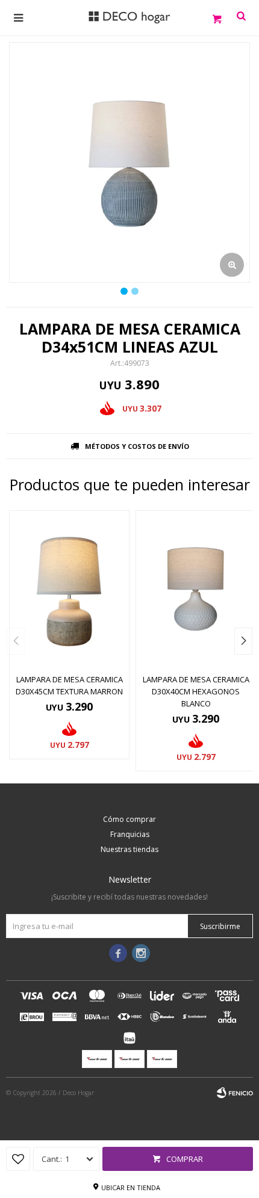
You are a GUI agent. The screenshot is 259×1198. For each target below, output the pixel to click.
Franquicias (129, 834)
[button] (243, 641)
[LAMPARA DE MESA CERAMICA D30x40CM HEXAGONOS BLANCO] (196, 588)
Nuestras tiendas (129, 849)
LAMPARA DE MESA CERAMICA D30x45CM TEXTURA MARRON (69, 685)
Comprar (184, 1158)
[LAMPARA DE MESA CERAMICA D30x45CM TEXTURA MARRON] (69, 588)
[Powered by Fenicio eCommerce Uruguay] (235, 1093)
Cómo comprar (129, 819)
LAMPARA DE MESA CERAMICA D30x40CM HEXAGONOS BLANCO (196, 691)
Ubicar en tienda (130, 1187)
